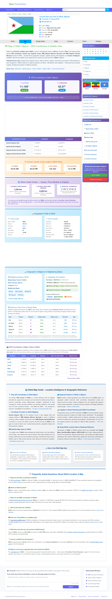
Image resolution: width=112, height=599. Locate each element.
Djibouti (25, 14)
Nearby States (27, 69)
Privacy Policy (82, 596)
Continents (38, 10)
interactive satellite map (18, 520)
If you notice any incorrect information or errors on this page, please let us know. (31, 574)
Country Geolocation (58, 69)
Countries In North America (90, 110)
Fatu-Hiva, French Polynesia (67, 200)
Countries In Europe (88, 106)
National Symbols (24, 10)
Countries (9, 10)
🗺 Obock (20, 295)
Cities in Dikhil (37, 69)
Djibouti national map (91, 522)
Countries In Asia (88, 103)
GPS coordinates (15, 480)
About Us (73, 596)
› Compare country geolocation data (42, 409)
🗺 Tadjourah (12, 295)
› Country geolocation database (91, 439)
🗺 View (74, 320)
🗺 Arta (11, 291)
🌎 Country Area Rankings (53, 299)
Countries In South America (90, 113)
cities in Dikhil (89, 455)
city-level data (99, 419)
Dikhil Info (18, 69)
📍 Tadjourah (87, 71)
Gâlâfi (8, 368)
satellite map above (87, 490)
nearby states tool (51, 455)
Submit (71, 587)
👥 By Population (58, 296)
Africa (19, 14)
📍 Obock (86, 74)
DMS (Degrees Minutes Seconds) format (21, 500)
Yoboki (9, 365)
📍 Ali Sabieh (87, 65)
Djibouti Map (46, 69)
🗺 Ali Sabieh (18, 291)
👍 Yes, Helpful (96, 175)
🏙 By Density (68, 296)
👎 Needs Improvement (96, 179)
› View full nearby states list (15, 298)
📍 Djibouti (86, 68)
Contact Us (104, 596)
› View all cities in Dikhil (73, 378)
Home (8, 14)
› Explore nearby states (72, 406)
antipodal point (15, 552)
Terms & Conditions (93, 596)
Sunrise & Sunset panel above (76, 532)
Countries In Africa (88, 100)
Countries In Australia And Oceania (93, 116)
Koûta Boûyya (11, 372)
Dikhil (47, 25)
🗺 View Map (73, 359)
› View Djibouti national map (16, 441)
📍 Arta (85, 61)
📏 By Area (49, 296)
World (49, 10)
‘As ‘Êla (9, 362)
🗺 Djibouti (28, 291)
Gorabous (10, 375)
